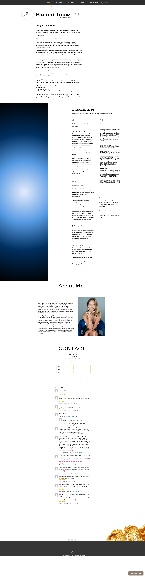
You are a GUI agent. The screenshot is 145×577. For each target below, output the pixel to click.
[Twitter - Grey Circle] (72, 540)
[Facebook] (78, 14)
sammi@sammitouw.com (74, 353)
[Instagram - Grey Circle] (75, 540)
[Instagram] (74, 14)
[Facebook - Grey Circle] (69, 540)
